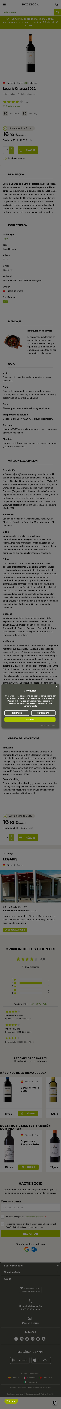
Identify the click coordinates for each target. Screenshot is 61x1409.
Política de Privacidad (16, 701)
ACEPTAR (30, 720)
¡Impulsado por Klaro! (47, 725)
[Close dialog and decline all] (56, 686)
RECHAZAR (17, 713)
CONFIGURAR (43, 713)
